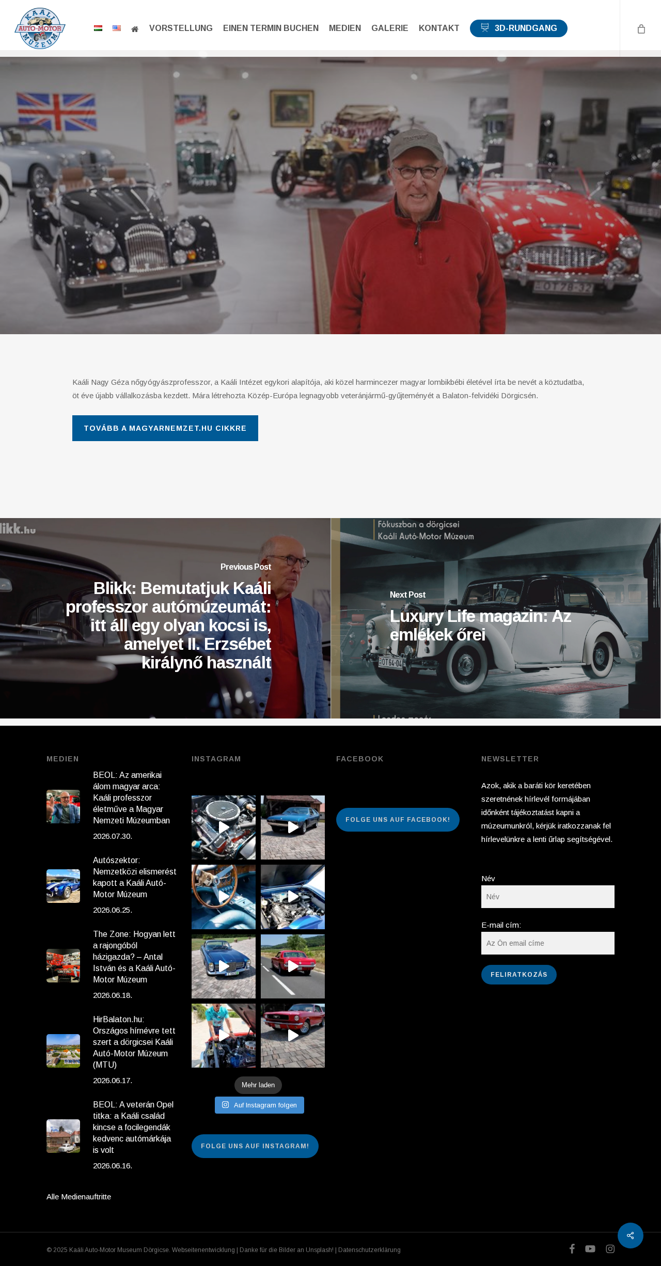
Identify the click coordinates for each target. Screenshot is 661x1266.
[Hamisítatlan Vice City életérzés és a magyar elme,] (293, 1036)
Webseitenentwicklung (203, 1250)
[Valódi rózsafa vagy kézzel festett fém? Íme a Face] (224, 897)
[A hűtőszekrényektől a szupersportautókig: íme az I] (293, 827)
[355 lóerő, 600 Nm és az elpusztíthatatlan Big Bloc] (293, 897)
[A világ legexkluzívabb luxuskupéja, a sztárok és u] (224, 966)
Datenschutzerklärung (369, 1250)
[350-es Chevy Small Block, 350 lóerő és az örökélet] (224, 827)
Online (330, 196)
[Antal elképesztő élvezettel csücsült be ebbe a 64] (293, 966)
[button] (165, 428)
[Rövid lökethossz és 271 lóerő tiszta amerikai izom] (224, 1036)
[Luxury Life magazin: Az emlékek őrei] (495, 618)
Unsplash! (320, 1250)
